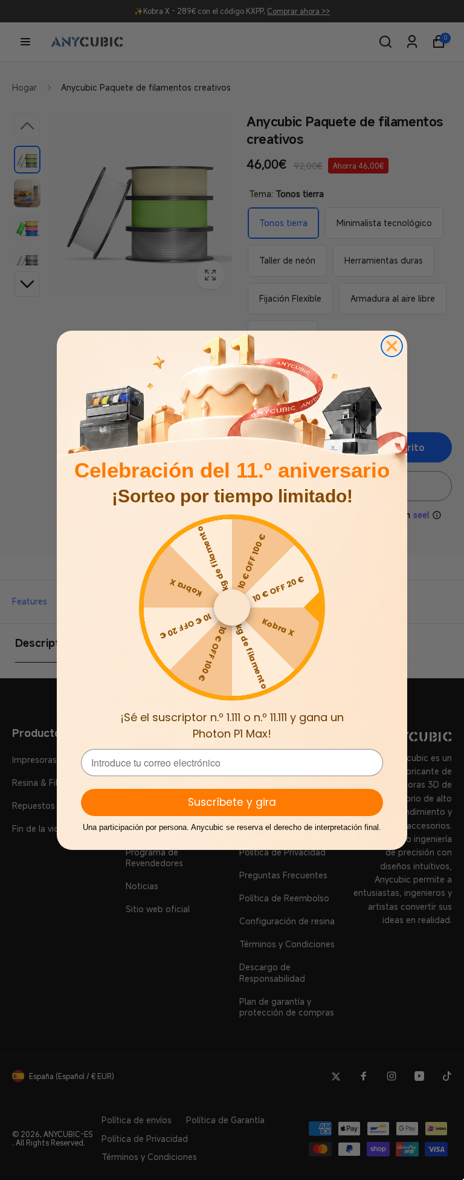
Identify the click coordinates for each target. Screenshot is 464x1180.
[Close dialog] (391, 346)
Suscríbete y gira (232, 802)
